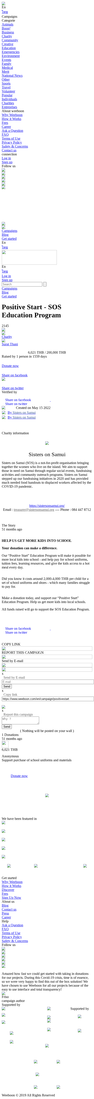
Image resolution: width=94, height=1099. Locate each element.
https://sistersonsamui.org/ (47, 506)
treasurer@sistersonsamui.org (34, 509)
